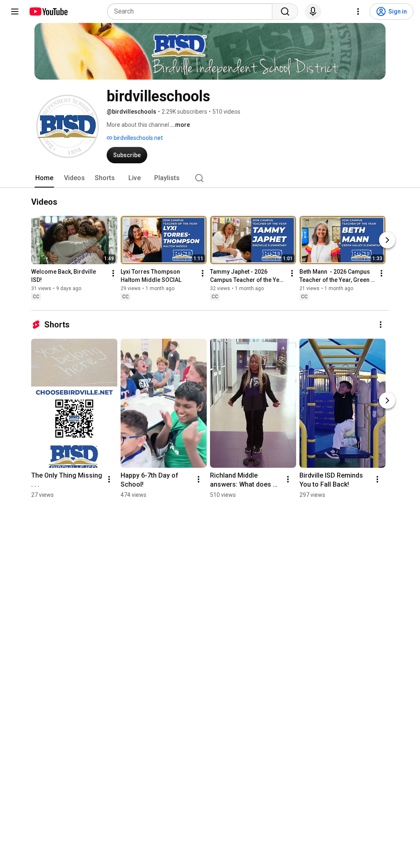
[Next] (387, 240)
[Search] (285, 11)
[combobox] (192, 11)
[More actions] (113, 273)
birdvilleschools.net (137, 138)
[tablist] (210, 178)
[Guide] (15, 11)
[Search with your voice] (313, 11)
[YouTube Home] (48, 11)
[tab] (44, 178)
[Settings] (358, 11)
